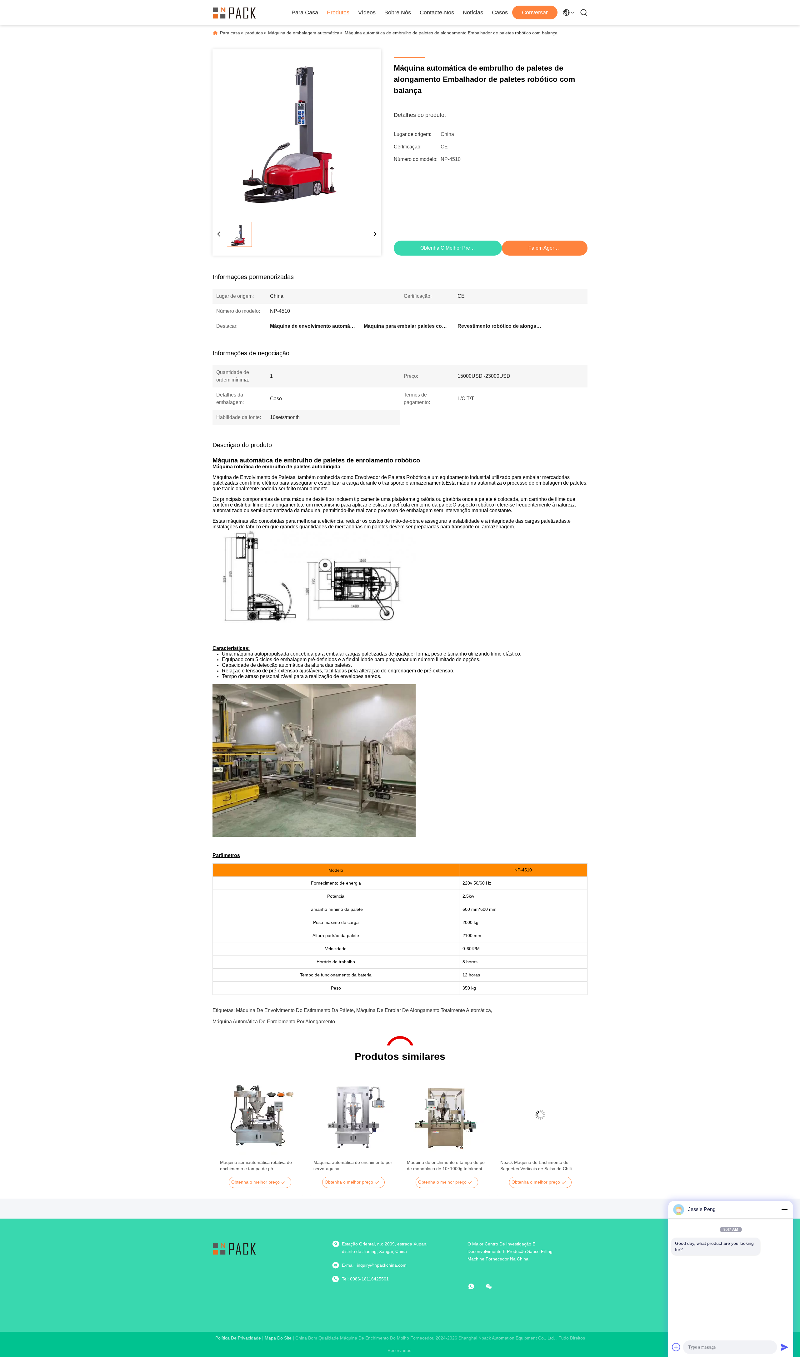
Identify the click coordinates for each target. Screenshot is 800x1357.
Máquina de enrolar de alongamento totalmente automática (423, 1010)
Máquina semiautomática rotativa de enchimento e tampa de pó (256, 1165)
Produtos (338, 12)
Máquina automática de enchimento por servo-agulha (352, 1165)
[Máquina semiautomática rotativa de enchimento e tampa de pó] (260, 1115)
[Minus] (784, 1209)
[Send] (784, 1347)
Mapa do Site (278, 1337)
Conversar (535, 12)
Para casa (305, 12)
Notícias (473, 12)
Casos (500, 12)
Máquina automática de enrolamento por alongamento (273, 1021)
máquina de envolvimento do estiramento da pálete (295, 1010)
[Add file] (676, 1347)
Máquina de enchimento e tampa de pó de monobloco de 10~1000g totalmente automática (446, 1166)
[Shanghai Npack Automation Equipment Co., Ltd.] (234, 12)
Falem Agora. (543, 248)
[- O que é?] (476, 1286)
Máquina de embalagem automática (303, 32)
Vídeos (367, 12)
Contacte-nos (437, 12)
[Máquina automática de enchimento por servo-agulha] (353, 1115)
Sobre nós (397, 12)
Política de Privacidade (238, 1337)
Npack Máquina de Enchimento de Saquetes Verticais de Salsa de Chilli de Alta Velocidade (539, 1166)
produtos (254, 32)
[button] (228, 1126)
